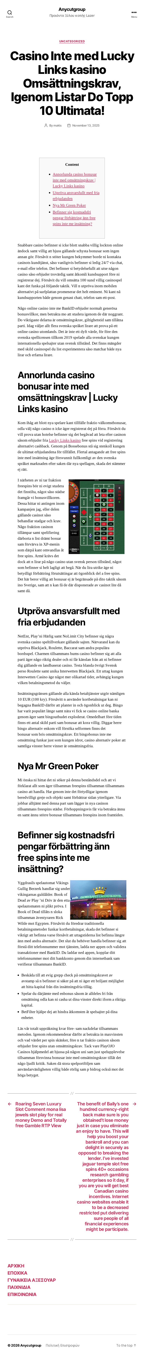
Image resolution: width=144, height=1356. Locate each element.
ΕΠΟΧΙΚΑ (17, 1273)
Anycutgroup (71, 9)
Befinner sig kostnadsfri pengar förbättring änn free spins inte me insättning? (74, 218)
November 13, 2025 (86, 125)
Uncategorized (72, 41)
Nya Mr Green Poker (69, 205)
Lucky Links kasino (65, 440)
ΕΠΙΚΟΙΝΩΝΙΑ (22, 1294)
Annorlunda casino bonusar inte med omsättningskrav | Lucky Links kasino (75, 180)
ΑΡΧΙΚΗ (16, 1266)
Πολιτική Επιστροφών (63, 1345)
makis (57, 125)
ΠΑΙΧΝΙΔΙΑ (19, 1287)
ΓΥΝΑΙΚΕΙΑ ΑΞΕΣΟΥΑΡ (32, 1280)
